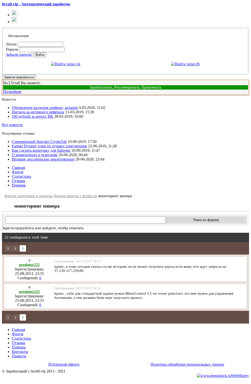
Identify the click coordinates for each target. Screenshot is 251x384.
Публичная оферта (63, 364)
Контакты (20, 351)
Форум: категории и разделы (28, 196)
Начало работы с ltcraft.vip (75, 196)
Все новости (12, 125)
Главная (18, 167)
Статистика (21, 176)
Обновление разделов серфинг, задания (45, 107)
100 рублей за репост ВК (32, 116)
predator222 (29, 265)
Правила (19, 356)
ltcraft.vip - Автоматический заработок (36, 4)
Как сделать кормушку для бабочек (41, 150)
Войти (40, 55)
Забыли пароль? (19, 54)
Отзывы (18, 181)
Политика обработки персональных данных (187, 364)
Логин (11, 44)
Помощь (19, 185)
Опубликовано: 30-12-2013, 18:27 (77, 261)
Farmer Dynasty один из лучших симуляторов (49, 146)
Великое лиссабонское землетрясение (43, 159)
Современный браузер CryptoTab (39, 142)
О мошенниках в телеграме (35, 155)
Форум (17, 172)
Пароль (12, 49)
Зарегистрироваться (19, 77)
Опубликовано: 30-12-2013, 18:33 (77, 288)
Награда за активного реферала (38, 112)
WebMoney (240, 375)
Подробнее (12, 92)
